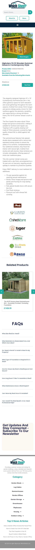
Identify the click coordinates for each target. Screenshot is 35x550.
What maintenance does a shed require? (15, 386)
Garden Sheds (16, 483)
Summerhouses (17, 491)
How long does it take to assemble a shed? (16, 378)
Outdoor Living (16, 516)
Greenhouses (17, 503)
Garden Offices (17, 495)
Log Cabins (17, 487)
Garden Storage (16, 499)
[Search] (30, 12)
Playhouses (17, 507)
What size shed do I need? (10, 333)
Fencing (16, 512)
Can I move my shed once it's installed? (15, 393)
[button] (17, 24)
